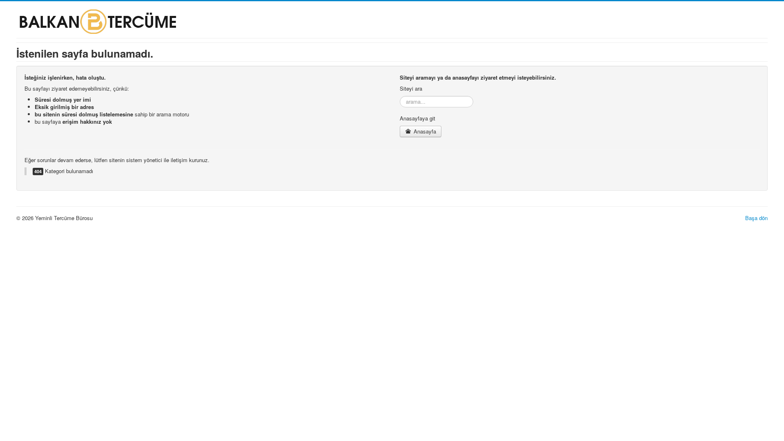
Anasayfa (424, 131)
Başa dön (756, 218)
